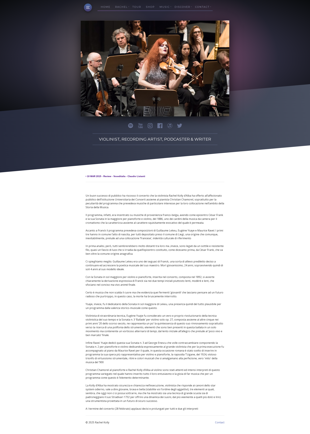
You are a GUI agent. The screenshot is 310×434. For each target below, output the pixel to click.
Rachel (121, 6)
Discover (182, 6)
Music (165, 6)
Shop (150, 6)
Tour (136, 6)
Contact (202, 6)
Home (105, 6)
